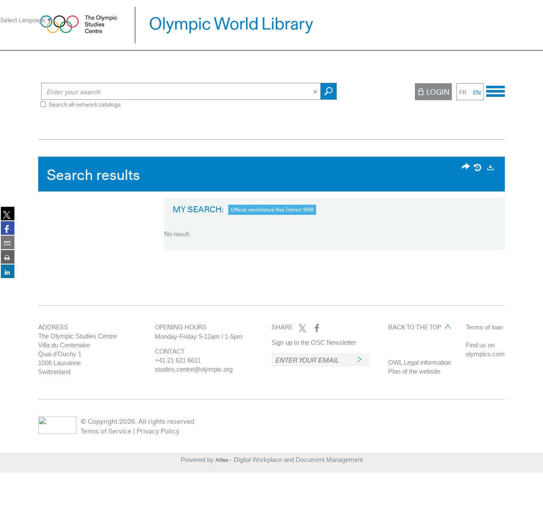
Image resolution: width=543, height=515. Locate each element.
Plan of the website (414, 371)
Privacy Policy (158, 431)
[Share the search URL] (466, 167)
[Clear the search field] (316, 91)
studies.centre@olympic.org (193, 369)
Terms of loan (484, 327)
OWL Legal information (419, 362)
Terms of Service (106, 431)
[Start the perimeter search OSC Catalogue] (328, 91)
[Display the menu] (495, 90)
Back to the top (414, 327)
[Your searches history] (478, 167)
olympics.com (485, 353)
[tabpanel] (271, 205)
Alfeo (222, 460)
